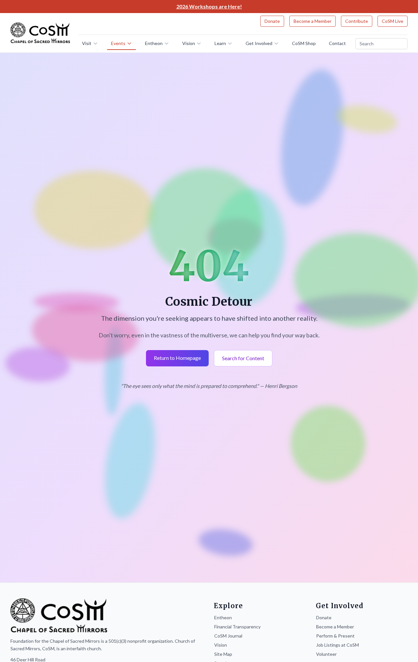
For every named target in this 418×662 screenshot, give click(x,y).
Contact (337, 43)
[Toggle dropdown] (97, 43)
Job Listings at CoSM (337, 645)
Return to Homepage (177, 358)
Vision (188, 43)
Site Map (223, 654)
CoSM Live (392, 21)
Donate (272, 21)
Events (118, 43)
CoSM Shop (304, 43)
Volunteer (326, 654)
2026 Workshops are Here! (209, 6)
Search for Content (243, 358)
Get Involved (259, 43)
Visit (86, 43)
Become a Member (312, 21)
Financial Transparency (237, 626)
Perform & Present (335, 636)
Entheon (154, 43)
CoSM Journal (228, 636)
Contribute (356, 21)
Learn (220, 43)
